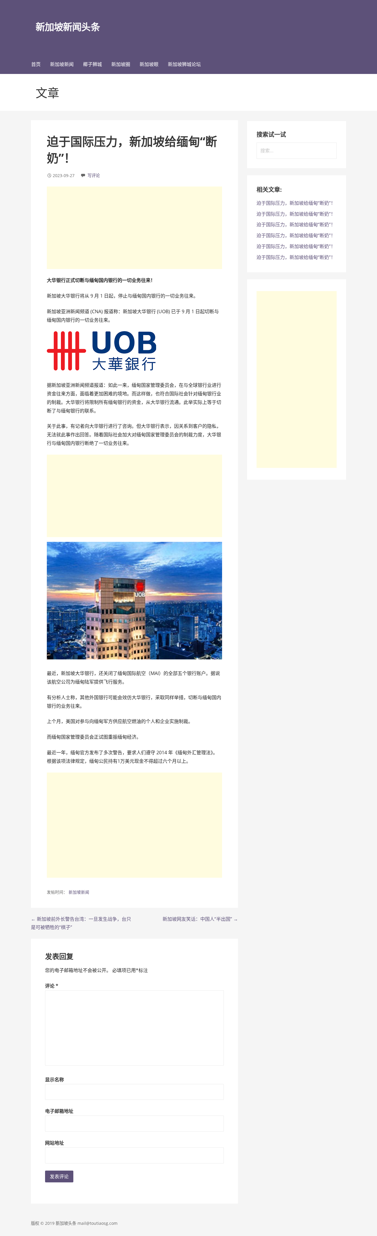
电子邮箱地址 (59, 1111)
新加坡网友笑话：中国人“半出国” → (200, 919)
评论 (51, 986)
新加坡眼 (149, 64)
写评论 (93, 175)
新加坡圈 (120, 64)
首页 (36, 64)
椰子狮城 (92, 64)
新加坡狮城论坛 (184, 64)
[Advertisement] (134, 228)
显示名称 (54, 1079)
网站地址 (54, 1143)
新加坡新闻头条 (68, 26)
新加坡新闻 (62, 64)
